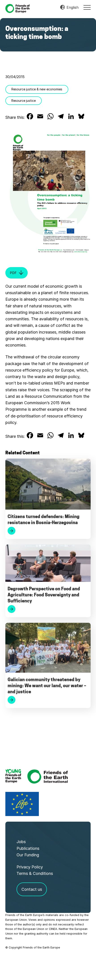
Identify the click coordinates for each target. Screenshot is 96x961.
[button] (87, 7)
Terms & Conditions (35, 873)
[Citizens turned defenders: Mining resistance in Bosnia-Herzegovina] (48, 485)
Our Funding (28, 855)
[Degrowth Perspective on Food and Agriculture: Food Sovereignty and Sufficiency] (48, 564)
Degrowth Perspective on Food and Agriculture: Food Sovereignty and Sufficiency (44, 595)
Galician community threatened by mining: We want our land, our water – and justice (47, 686)
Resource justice (23, 100)
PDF (13, 273)
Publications (28, 848)
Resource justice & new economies (36, 89)
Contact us (31, 889)
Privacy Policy (30, 867)
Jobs (21, 841)
